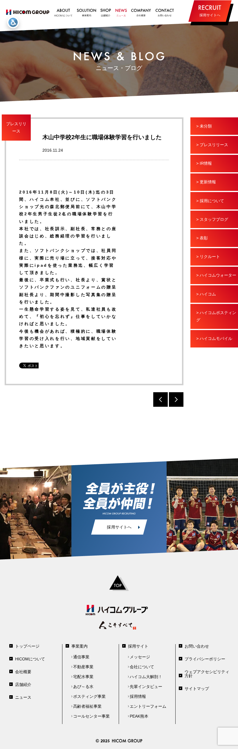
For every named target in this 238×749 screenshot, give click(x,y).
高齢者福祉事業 (87, 706)
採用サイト (138, 646)
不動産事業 (83, 666)
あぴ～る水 (83, 686)
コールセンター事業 (91, 716)
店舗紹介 (23, 684)
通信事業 (81, 657)
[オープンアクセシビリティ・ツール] (13, 22)
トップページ (27, 646)
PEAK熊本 (139, 716)
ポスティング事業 (89, 696)
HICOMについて (30, 659)
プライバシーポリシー (205, 659)
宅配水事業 (83, 676)
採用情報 (138, 696)
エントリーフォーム (148, 706)
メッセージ (140, 657)
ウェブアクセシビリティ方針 (207, 673)
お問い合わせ (197, 646)
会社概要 (23, 671)
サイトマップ (197, 688)
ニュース (23, 697)
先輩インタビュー (146, 686)
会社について (142, 666)
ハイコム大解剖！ (146, 676)
